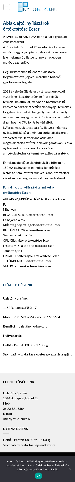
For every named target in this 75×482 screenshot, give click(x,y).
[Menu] (6, 7)
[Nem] (70, 470)
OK (38, 475)
